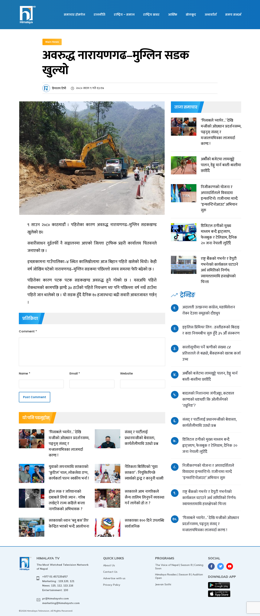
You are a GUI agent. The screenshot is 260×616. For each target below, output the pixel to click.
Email (74, 373)
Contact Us (110, 571)
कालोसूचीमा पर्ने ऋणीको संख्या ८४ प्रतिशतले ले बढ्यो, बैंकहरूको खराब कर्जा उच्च (211, 353)
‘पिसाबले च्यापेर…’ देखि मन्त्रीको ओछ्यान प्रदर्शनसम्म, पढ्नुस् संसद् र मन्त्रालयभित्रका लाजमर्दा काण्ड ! (210, 523)
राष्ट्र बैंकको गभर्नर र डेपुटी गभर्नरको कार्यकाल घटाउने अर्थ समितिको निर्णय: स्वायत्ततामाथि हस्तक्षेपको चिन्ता (209, 497)
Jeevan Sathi (163, 584)
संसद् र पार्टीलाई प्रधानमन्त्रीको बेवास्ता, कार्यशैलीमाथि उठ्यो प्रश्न (209, 422)
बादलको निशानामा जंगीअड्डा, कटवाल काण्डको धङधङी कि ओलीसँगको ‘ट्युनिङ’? (208, 399)
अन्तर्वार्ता (211, 15)
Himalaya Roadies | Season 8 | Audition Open (179, 576)
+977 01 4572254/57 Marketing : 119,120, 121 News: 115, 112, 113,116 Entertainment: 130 (58, 583)
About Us (109, 565)
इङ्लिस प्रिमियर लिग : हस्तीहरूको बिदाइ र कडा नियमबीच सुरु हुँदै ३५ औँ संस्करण (211, 330)
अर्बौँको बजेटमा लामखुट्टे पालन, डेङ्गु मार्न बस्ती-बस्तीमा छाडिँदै (210, 376)
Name (24, 373)
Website (126, 373)
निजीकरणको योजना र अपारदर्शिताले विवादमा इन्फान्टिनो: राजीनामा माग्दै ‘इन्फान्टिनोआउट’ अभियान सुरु (208, 471)
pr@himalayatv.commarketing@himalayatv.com (61, 601)
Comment (28, 331)
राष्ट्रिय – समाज (124, 15)
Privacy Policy (111, 584)
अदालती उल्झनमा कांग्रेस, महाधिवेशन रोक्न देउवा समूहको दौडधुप (208, 310)
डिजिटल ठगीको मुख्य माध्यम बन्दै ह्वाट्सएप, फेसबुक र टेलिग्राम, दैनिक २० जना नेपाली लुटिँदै (209, 445)
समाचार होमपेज (74, 15)
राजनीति (99, 15)
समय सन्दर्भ (233, 15)
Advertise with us (114, 578)
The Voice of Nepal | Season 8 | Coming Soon (179, 566)
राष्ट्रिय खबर (151, 15)
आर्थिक (172, 15)
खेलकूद (191, 15)
